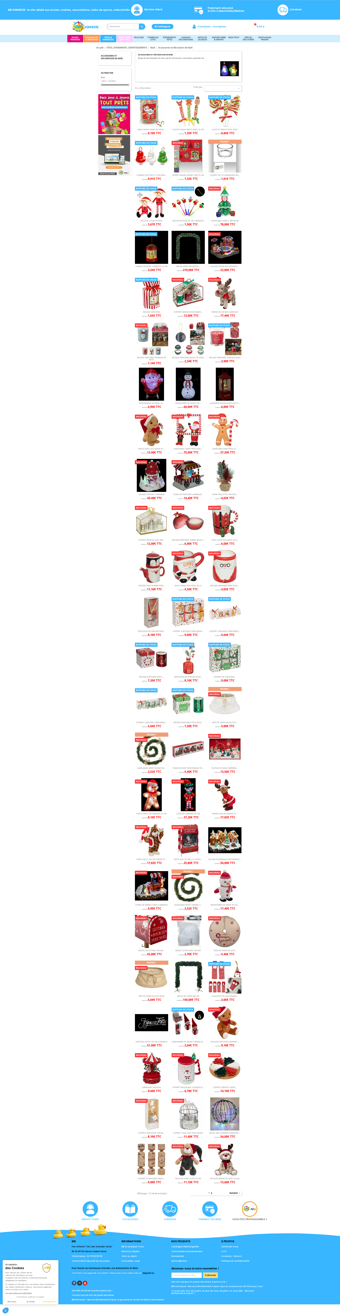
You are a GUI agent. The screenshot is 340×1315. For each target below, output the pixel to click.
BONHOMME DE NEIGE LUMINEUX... (188, 1041)
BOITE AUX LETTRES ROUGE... (152, 950)
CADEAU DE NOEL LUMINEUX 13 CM (151, 266)
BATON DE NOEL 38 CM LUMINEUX (188, 220)
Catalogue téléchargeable (185, 1246)
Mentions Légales (131, 1251)
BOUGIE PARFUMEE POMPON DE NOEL (151, 358)
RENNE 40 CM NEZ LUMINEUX (225, 312)
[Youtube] (85, 1283)
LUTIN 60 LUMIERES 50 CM (188, 813)
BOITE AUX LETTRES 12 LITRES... (188, 859)
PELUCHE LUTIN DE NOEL (151, 220)
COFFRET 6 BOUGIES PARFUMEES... (188, 631)
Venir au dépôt (129, 1256)
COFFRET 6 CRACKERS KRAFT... (151, 1178)
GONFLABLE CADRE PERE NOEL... (188, 448)
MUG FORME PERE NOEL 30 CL (188, 585)
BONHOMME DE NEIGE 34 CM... (225, 905)
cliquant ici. (148, 1273)
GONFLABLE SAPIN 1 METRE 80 (225, 220)
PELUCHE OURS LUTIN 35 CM (188, 1178)
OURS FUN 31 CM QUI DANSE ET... (151, 859)
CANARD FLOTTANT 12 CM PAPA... (152, 175)
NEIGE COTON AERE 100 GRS (188, 950)
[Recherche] (142, 27)
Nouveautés (177, 1256)
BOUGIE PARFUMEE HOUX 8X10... (188, 722)
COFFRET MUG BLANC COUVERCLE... (188, 1087)
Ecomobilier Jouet (131, 1261)
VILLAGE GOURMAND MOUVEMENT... (224, 859)
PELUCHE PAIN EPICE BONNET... (225, 1041)
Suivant (235, 1193)
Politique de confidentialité (235, 1261)
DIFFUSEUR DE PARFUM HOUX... (188, 677)
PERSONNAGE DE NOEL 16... (151, 403)
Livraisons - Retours (231, 1256)
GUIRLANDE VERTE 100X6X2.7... (188, 905)
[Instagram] (79, 1283)
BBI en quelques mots (133, 1246)
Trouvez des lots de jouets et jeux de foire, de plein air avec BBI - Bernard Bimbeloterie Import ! (212, 1292)
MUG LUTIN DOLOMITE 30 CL (225, 540)
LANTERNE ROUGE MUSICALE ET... (225, 403)
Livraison (296, 9)
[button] (162, 26)
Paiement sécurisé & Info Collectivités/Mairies (226, 9)
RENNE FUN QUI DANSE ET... (224, 813)
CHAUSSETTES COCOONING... (225, 996)
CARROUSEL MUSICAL (151, 1087)
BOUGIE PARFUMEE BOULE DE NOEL (188, 357)
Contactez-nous (229, 1246)
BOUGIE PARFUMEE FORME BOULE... (188, 540)
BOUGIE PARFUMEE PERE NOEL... (224, 585)
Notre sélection (179, 1261)
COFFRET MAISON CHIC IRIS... (151, 540)
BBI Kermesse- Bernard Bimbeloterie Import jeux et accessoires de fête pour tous (217, 1286)
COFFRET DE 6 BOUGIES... (225, 677)
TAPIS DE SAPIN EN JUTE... (224, 950)
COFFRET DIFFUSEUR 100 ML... (151, 1133)
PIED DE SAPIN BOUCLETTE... (225, 722)
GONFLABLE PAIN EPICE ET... (224, 448)
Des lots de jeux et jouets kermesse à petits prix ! (199, 1281)
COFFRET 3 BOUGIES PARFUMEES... (224, 631)
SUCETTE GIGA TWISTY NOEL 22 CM (188, 129)
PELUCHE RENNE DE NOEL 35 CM (224, 1178)
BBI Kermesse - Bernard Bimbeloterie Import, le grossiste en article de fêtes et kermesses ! (118, 1299)
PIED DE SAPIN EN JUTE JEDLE (152, 996)
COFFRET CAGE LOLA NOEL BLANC (188, 1133)
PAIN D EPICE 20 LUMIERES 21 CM (151, 813)
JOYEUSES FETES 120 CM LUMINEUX (151, 1041)
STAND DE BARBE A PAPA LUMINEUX (151, 905)
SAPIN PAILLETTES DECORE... (225, 494)
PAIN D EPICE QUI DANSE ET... (151, 448)
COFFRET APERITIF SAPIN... (225, 1087)
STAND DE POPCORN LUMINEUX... (188, 494)
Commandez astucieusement (187, 1251)
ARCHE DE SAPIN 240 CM (188, 996)
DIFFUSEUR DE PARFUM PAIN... (151, 631)
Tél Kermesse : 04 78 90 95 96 (87, 1256)
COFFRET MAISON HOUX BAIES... (188, 312)
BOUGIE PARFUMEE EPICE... (151, 677)
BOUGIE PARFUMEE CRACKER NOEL (225, 357)
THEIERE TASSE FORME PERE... (151, 585)
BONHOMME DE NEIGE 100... (188, 403)
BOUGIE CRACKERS (151, 312)
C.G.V (224, 1251)
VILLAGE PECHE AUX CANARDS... (225, 266)
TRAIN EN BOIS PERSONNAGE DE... (188, 768)
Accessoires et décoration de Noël (112, 57)
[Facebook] (74, 1283)
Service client (153, 9)
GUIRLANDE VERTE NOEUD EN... (151, 768)
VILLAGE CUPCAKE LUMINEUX (152, 494)
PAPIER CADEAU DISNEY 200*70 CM (188, 175)
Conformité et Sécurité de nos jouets (91, 1261)
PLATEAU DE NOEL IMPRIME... (225, 768)
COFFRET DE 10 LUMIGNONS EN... (225, 175)
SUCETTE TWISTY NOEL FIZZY (225, 129)
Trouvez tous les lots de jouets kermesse (93, 1295)
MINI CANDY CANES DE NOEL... (151, 129)
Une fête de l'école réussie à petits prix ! (92, 1290)
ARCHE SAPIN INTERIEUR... (188, 266)
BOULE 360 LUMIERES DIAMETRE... (224, 1133)
